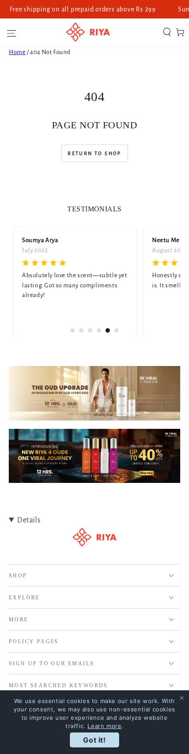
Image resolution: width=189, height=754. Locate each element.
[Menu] (8, 32)
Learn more (104, 725)
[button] (167, 32)
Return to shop (94, 153)
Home (17, 52)
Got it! (94, 740)
